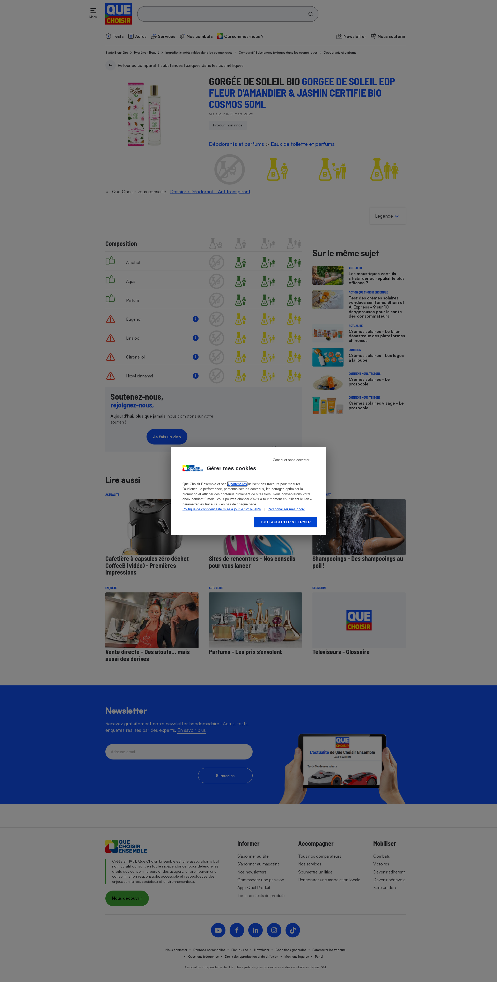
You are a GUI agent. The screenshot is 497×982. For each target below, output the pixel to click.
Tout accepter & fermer (285, 522)
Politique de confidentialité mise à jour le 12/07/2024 (221, 509)
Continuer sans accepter (291, 460)
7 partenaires (237, 484)
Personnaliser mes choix (286, 509)
